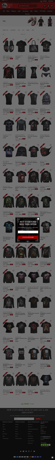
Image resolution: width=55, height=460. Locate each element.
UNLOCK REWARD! (28, 237)
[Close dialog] (38, 219)
